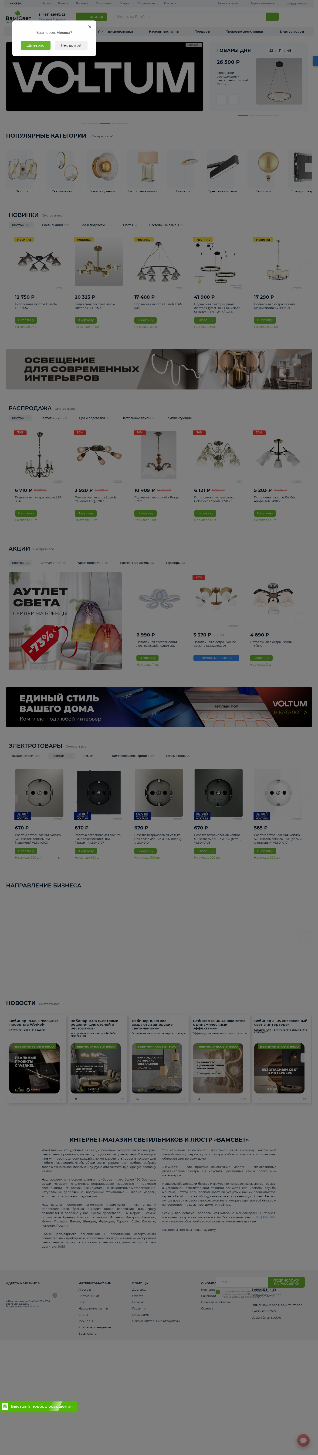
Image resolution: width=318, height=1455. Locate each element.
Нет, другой (71, 45)
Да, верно (35, 45)
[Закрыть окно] (90, 27)
